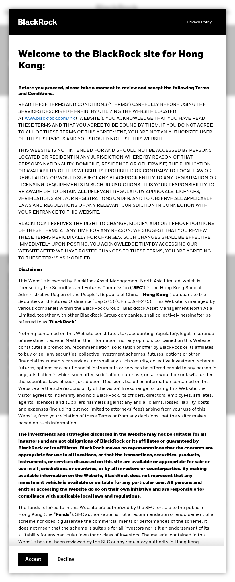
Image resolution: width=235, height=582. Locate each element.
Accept (33, 559)
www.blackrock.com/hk (50, 118)
